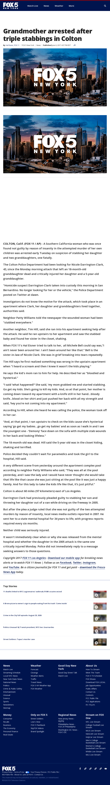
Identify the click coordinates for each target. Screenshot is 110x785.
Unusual (6, 695)
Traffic (33, 679)
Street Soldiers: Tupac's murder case (19, 639)
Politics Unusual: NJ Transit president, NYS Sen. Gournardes (28, 627)
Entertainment (9, 692)
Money (7, 714)
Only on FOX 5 (39, 714)
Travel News (36, 682)
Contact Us (90, 692)
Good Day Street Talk (67, 672)
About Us (91, 665)
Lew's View (35, 722)
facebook (80, 769)
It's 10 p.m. (90, 704)
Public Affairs (91, 688)
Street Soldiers (37, 718)
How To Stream (93, 669)
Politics (6, 685)
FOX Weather (36, 688)
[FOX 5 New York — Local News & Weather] (12, 6)
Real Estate (8, 734)
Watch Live (8, 669)
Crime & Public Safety (12, 688)
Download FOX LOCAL (95, 682)
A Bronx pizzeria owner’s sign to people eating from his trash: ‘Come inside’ (35, 603)
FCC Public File (92, 698)
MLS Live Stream (93, 754)
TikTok (90, 769)
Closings (34, 672)
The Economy (9, 728)
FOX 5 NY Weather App (41, 685)
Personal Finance (10, 731)
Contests (90, 695)
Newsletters (8, 704)
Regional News (67, 714)
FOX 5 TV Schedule (94, 676)
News (38, 45)
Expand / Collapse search (105, 6)
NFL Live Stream (93, 722)
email (106, 769)
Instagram (85, 769)
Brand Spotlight (37, 731)
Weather (36, 665)
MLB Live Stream (93, 730)
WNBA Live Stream (94, 751)
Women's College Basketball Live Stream (96, 747)
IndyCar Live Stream (94, 737)
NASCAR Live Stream (95, 734)
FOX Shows (91, 679)
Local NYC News (10, 676)
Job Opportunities (93, 685)
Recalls (6, 722)
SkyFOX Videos (37, 728)
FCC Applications (93, 701)
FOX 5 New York (28, 45)
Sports (6, 701)
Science (6, 698)
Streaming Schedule (11, 672)
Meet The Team (93, 672)
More (71, 5)
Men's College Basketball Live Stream (96, 741)
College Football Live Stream (95, 726)
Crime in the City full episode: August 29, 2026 (22, 615)
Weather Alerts (37, 676)
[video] (100, 594)
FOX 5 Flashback (38, 725)
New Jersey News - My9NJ (66, 719)
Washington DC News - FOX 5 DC (68, 731)
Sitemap (6, 708)
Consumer (7, 718)
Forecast (34, 669)
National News (9, 682)
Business (7, 725)
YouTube (95, 769)
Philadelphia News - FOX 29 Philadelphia (66, 725)
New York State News (12, 679)
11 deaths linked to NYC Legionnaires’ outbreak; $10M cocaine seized (32, 591)
